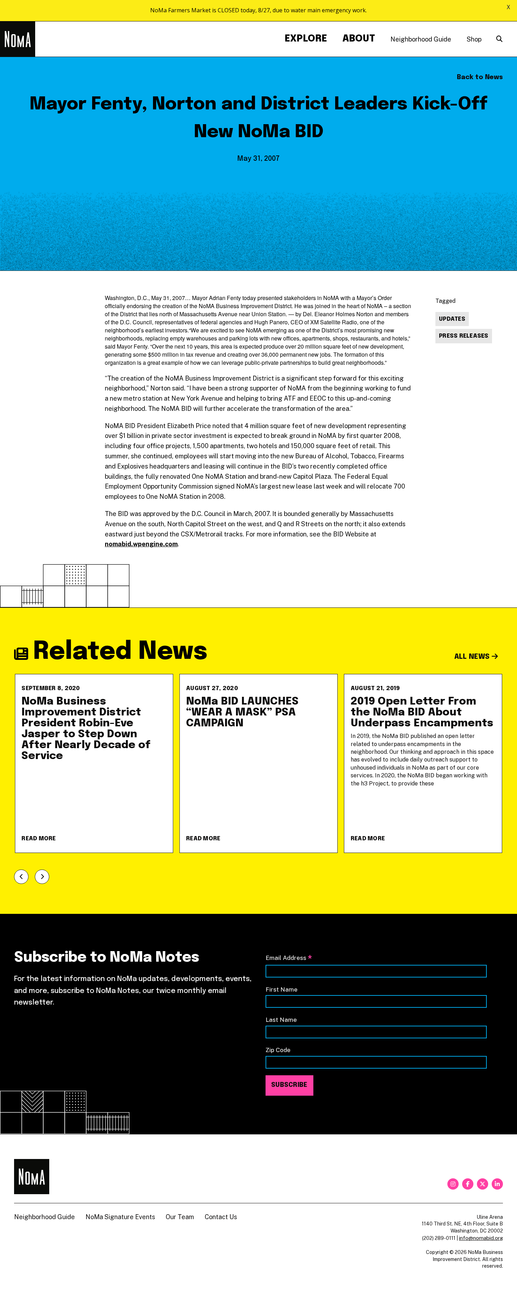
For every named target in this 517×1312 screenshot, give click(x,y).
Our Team (180, 1217)
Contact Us (221, 1217)
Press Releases (464, 336)
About (359, 39)
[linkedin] (497, 1184)
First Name (282, 989)
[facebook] (467, 1184)
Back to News (480, 77)
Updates (452, 319)
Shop (474, 39)
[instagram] (453, 1184)
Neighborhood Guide (420, 39)
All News (473, 657)
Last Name (281, 1019)
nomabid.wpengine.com (141, 544)
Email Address (289, 958)
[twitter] (482, 1184)
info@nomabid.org (481, 1238)
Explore (306, 39)
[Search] (499, 39)
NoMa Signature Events (120, 1217)
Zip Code (278, 1049)
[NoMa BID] (17, 39)
